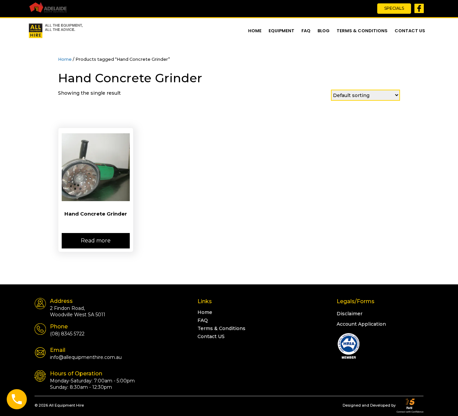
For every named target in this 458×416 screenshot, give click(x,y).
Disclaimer (349, 314)
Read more (96, 240)
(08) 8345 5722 (67, 334)
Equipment (281, 31)
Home (255, 31)
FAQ (305, 31)
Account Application (361, 324)
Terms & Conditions (362, 31)
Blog (324, 31)
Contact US (410, 31)
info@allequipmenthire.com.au (86, 357)
